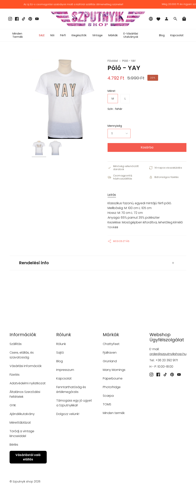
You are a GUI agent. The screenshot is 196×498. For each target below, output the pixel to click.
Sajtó (60, 352)
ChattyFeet (111, 344)
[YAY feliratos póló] (39, 148)
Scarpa (108, 395)
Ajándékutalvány (22, 414)
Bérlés (14, 444)
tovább (113, 227)
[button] (52, 35)
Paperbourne (112, 378)
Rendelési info (34, 263)
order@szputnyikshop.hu (167, 354)
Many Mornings (114, 370)
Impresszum (65, 370)
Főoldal (113, 61)
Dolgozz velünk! (67, 414)
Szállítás (16, 344)
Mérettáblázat (20, 422)
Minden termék (114, 413)
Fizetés (15, 374)
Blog (59, 361)
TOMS (107, 404)
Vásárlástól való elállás (28, 457)
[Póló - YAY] (55, 148)
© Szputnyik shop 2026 (25, 481)
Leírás (112, 195)
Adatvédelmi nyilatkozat (28, 383)
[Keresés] (175, 19)
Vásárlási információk (26, 366)
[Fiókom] (166, 19)
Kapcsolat (64, 378)
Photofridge (112, 387)
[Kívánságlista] (158, 19)
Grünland (110, 361)
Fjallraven (110, 352)
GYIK (13, 405)
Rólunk (61, 344)
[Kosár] (184, 19)
